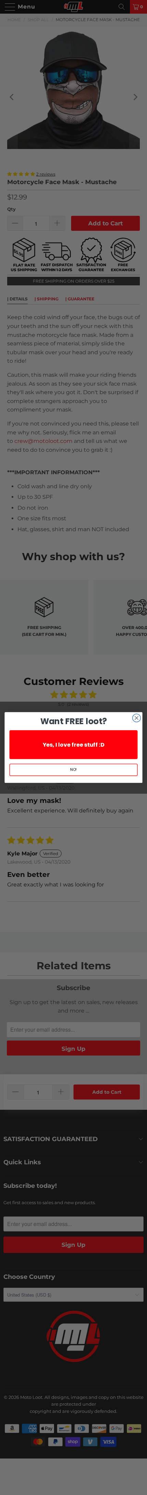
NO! (73, 769)
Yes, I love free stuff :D (74, 744)
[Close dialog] (137, 718)
